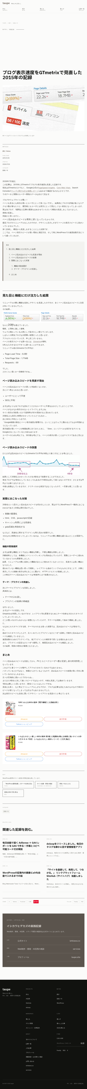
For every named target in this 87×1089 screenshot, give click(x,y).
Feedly (76, 901)
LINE (30, 901)
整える (28, 1019)
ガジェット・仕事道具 (33, 1028)
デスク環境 (29, 1023)
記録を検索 (60, 1038)
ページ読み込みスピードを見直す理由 (26, 255)
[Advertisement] (43, 50)
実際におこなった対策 (20, 260)
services (28, 1070)
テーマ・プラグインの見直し (25, 269)
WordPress (60, 1003)
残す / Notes (7, 151)
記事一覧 (28, 1044)
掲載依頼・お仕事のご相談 (34, 1057)
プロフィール (30, 1052)
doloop (28, 1007)
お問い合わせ (30, 1061)
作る (27, 994)
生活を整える (61, 1028)
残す (10, 23)
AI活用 (28, 999)
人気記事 (28, 1048)
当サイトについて (31, 1039)
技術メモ (5, 170)
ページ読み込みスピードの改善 (23, 258)
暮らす (59, 1019)
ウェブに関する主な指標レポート (24, 191)
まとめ (14, 274)
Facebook (22, 901)
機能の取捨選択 (20, 266)
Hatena (15, 901)
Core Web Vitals (63, 188)
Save (37, 901)
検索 (82, 1043)
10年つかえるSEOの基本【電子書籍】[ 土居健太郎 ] (38, 702)
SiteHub (28, 1003)
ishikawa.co (30, 1065)
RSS (82, 901)
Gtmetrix (37, 341)
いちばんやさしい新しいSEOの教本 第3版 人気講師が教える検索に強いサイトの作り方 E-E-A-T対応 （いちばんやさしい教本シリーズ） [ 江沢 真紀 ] (49, 737)
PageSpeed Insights (46, 188)
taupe (4, 23)
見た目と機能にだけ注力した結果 (22, 249)
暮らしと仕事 (61, 1023)
